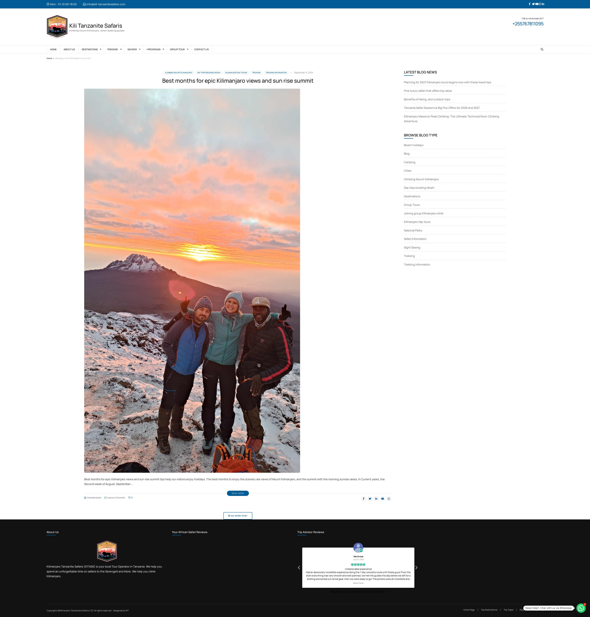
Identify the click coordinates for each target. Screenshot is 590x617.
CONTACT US (201, 49)
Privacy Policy (536, 610)
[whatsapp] (389, 498)
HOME (53, 49)
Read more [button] (357, 583)
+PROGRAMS (153, 49)
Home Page (469, 609)
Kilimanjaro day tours (236, 72)
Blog (407, 153)
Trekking (256, 72)
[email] (382, 498)
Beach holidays (413, 145)
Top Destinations (489, 609)
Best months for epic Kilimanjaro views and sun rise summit (238, 80)
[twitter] (532, 1)
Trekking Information (276, 72)
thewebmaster (94, 497)
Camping (409, 162)
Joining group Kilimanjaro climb (423, 213)
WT (127, 610)
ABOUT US (69, 49)
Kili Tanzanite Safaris (95, 25)
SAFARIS (132, 49)
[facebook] (528, 1)
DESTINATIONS (90, 49)
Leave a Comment (116, 497)
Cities (407, 170)
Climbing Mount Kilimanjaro (178, 72)
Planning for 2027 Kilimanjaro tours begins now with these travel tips (447, 82)
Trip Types (508, 609)
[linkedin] (541, 1)
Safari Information (415, 239)
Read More (238, 493)
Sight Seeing (412, 247)
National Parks (413, 230)
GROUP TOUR (177, 49)
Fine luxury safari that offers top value (428, 91)
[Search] (542, 49)
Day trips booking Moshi (208, 72)
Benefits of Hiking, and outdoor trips (427, 99)
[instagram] (538, 1)
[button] (416, 568)
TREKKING (112, 49)
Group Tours (412, 205)
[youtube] (535, 1)
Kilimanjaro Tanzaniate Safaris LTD (76, 610)
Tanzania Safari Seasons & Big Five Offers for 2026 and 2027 (442, 108)
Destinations (412, 196)
